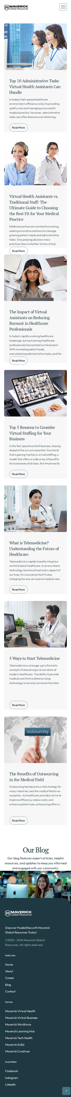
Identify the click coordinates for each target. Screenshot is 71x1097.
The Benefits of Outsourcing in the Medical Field (34, 776)
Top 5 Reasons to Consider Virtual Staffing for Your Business (32, 433)
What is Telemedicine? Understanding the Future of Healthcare (34, 548)
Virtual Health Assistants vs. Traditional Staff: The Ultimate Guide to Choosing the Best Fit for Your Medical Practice (34, 208)
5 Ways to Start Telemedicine (34, 658)
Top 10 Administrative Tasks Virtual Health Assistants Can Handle (35, 86)
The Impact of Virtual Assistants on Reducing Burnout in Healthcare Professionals (30, 320)
